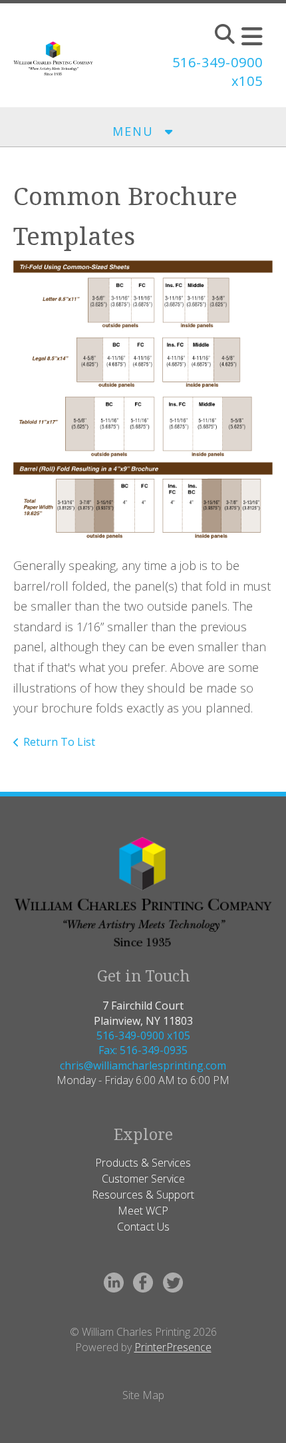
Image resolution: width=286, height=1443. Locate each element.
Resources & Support (143, 1194)
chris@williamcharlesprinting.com (143, 1065)
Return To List (59, 741)
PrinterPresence (173, 1347)
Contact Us (143, 1226)
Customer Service (143, 1178)
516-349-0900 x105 (143, 1035)
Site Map (143, 1395)
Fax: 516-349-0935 (143, 1050)
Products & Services (143, 1162)
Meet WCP (143, 1210)
